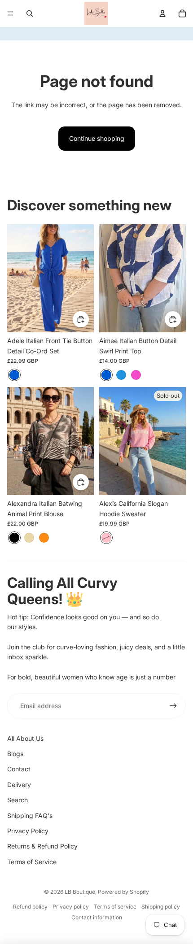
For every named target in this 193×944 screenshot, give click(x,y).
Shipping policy (160, 906)
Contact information (96, 917)
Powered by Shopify (123, 891)
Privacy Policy (27, 831)
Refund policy (30, 906)
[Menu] (10, 13)
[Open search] (29, 13)
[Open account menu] (162, 13)
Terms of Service (32, 862)
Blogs (15, 753)
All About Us (25, 738)
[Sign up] (173, 705)
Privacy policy (71, 906)
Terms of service (115, 906)
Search (17, 800)
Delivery (19, 784)
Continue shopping (96, 138)
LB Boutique (80, 891)
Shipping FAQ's (30, 815)
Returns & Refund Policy (42, 846)
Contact (19, 769)
